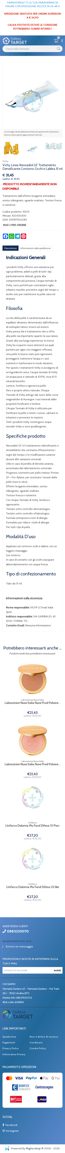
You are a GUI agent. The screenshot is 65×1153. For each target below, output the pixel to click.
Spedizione (9, 1036)
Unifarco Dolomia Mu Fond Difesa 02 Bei (32, 887)
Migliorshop (33, 1148)
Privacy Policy (10, 1048)
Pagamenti (8, 1042)
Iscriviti (57, 970)
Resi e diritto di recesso (44, 1036)
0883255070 (17, 931)
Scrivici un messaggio (19, 946)
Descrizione (10, 248)
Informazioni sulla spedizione (35, 248)
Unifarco (32, 822)
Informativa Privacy (14, 1054)
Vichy (5, 161)
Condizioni (36, 1042)
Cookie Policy (38, 1048)
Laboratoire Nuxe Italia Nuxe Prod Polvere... (32, 703)
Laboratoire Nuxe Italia (32, 699)
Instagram (12, 1130)
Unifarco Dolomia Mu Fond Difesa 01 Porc (32, 825)
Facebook (11, 1125)
